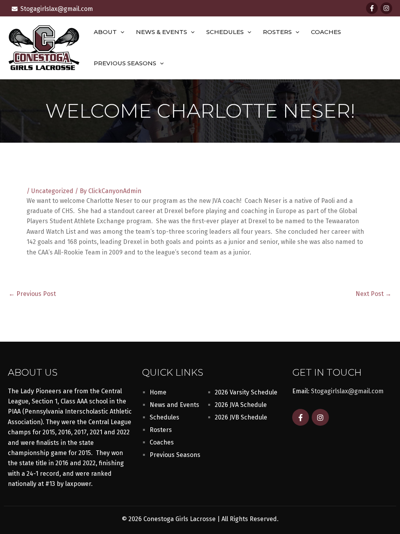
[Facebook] (372, 8)
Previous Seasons (125, 63)
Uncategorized (52, 191)
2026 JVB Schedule (241, 417)
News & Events (161, 32)
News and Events (174, 405)
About (105, 32)
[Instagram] (386, 8)
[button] (120, 32)
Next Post (373, 294)
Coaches (326, 32)
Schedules (225, 32)
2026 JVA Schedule (241, 405)
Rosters (277, 32)
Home (158, 392)
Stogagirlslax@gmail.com (347, 391)
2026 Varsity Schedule (246, 392)
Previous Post (32, 294)
